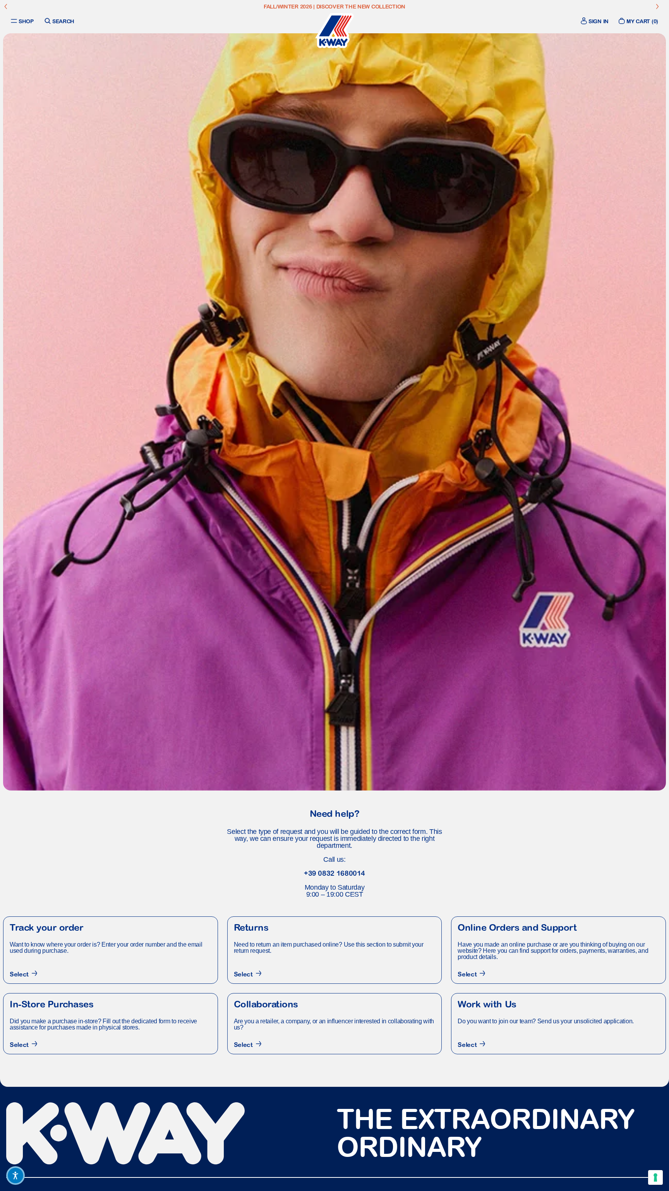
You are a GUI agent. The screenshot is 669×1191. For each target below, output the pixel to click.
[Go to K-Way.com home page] (334, 30)
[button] (15, 1175)
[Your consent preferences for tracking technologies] (655, 1177)
